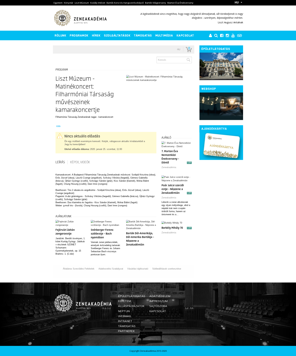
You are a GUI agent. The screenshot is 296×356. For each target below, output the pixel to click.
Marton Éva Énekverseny (180, 2)
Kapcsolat (185, 35)
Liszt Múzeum (82, 2)
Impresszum (158, 301)
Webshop (208, 88)
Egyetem (58, 2)
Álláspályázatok (131, 306)
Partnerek (126, 331)
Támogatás (143, 35)
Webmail (124, 316)
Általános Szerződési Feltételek (78, 268)
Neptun (124, 311)
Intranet (125, 321)
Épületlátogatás (215, 49)
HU (237, 2)
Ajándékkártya (214, 128)
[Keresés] (188, 60)
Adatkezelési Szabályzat (110, 268)
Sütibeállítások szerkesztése (166, 268)
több (58, 126)
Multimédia (164, 35)
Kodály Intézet (97, 2)
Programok (79, 35)
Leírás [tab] (60, 162)
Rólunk (60, 35)
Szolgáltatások (117, 35)
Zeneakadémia (169, 167)
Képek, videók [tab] (80, 162)
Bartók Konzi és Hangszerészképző (125, 2)
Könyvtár (68, 2)
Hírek (96, 35)
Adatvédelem (159, 296)
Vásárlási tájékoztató (137, 268)
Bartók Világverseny (155, 2)
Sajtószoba (158, 306)
